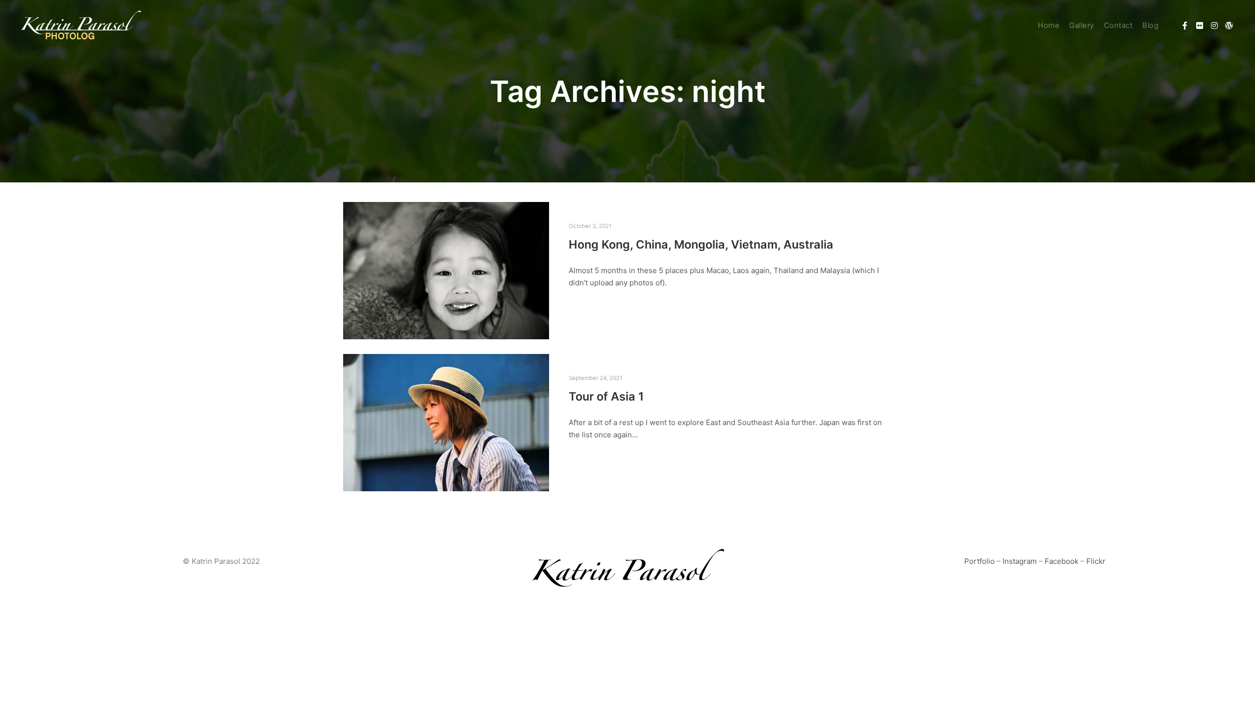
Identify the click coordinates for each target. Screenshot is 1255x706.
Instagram (1020, 561)
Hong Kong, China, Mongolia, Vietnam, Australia (701, 244)
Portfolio (979, 561)
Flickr (1095, 561)
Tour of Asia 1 (606, 396)
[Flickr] (1199, 25)
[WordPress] (1229, 25)
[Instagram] (1214, 25)
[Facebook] (1185, 25)
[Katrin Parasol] (81, 25)
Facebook (1062, 561)
